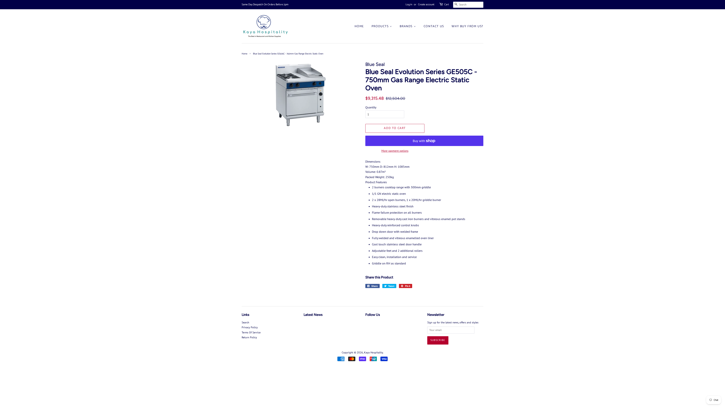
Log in (409, 4)
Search (245, 322)
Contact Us (434, 26)
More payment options (394, 151)
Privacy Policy (250, 327)
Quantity (370, 107)
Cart (446, 4)
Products (381, 26)
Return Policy (249, 337)
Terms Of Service (251, 332)
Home (359, 26)
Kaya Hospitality (373, 352)
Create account (426, 4)
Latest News (313, 315)
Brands (406, 26)
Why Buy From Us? (467, 26)
